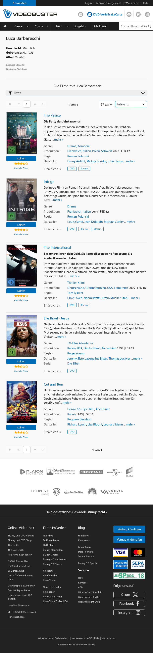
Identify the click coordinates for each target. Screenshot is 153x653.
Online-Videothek (21, 527)
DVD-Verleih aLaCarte (107, 14)
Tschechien (109, 348)
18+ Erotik (13, 545)
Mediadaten (108, 638)
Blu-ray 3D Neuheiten (54, 559)
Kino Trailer (49, 591)
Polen (96, 151)
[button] (106, 104)
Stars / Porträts (85, 551)
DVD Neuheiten (51, 540)
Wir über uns (45, 638)
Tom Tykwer (75, 293)
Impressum (78, 638)
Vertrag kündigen (129, 529)
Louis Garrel (75, 222)
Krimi (81, 283)
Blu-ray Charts (50, 554)
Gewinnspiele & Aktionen (21, 585)
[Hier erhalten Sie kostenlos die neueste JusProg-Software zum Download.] (129, 575)
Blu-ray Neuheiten (53, 549)
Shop (138, 13)
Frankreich (74, 151)
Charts (39, 26)
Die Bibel (73, 363)
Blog (147, 13)
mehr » (58, 139)
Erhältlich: (52, 169)
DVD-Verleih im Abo (80, 13)
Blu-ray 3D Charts (52, 564)
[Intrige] (21, 199)
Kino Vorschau (50, 575)
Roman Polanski (78, 156)
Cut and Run (53, 384)
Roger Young (75, 353)
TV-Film (72, 343)
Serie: (47, 363)
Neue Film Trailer (52, 586)
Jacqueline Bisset (96, 358)
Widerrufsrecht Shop (89, 601)
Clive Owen (74, 298)
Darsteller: (50, 161)
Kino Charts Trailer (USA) (56, 601)
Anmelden (19, 3)
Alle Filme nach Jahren (20, 554)
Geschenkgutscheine (19, 590)
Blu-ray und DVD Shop (19, 540)
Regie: (48, 156)
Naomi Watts (92, 298)
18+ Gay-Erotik (16, 549)
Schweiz (106, 151)
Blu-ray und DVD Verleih (21, 535)
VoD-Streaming (16, 570)
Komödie (83, 146)
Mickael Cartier (114, 222)
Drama (71, 146)
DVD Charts (49, 545)
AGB (80, 587)
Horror (71, 409)
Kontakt (82, 582)
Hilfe (80, 577)
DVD (72, 168)
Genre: (48, 146)
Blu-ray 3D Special (87, 563)
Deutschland (75, 288)
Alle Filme (100, 26)
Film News (83, 535)
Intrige (49, 181)
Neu (58, 26)
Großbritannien (95, 288)
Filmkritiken (84, 546)
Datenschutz (62, 638)
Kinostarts (48, 570)
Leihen (21, 158)
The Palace (52, 115)
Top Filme (48, 535)
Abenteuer (86, 343)
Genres (19, 26)
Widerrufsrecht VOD (89, 596)
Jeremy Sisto (75, 358)
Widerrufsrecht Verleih (90, 592)
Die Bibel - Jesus (56, 318)
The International (57, 247)
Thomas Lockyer (119, 358)
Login (88, 3)
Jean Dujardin (93, 222)
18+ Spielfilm (85, 409)
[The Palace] (21, 133)
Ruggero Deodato (79, 419)
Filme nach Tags (16, 616)
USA (110, 288)
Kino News (84, 540)
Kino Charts (49, 580)
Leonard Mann (113, 424)
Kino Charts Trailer (52, 596)
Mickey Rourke (96, 161)
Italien (87, 151)
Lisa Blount (94, 424)
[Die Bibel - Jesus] (21, 336)
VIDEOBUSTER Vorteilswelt (22, 611)
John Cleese (115, 161)
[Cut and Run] (21, 402)
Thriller (71, 283)
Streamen (129, 13)
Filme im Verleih (55, 527)
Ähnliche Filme (21, 168)
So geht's (80, 26)
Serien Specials (86, 556)
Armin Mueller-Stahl (115, 298)
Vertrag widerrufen (129, 539)
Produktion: (52, 151)
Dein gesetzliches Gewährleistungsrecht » (77, 512)
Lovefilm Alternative (18, 605)
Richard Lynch (76, 424)
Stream (84, 168)
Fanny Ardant (76, 161)
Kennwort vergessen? (108, 3)
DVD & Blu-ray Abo (18, 561)
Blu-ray (84, 228)
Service (83, 570)
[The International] (21, 265)
